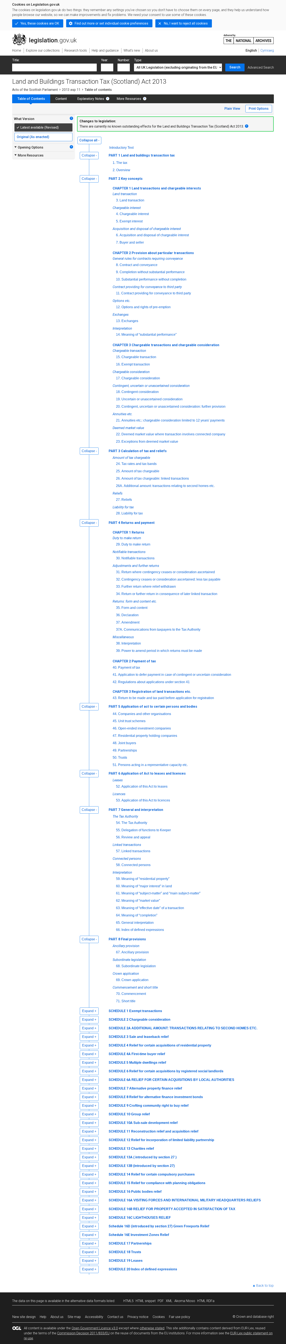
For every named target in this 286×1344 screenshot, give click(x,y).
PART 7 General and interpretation (136, 810)
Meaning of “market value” (140, 900)
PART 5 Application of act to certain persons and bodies (153, 707)
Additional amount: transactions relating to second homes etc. (169, 486)
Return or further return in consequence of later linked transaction (169, 594)
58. (118, 865)
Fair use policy (179, 1317)
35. (118, 607)
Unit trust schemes (132, 721)
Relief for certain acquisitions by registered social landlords (176, 1071)
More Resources (129, 99)
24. (118, 464)
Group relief (140, 1114)
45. (115, 721)
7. (117, 242)
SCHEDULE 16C (121, 1218)
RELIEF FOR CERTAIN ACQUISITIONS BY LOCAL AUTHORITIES (182, 1080)
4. (117, 214)
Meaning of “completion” (139, 915)
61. (118, 893)
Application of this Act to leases (144, 786)
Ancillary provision (135, 952)
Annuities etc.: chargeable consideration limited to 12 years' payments (173, 420)
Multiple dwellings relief (147, 1062)
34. (118, 594)
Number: (124, 60)
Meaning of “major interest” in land (146, 886)
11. (118, 293)
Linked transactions (135, 851)
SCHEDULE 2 (118, 1020)
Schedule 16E (119, 1235)
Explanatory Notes (90, 99)
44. (115, 714)
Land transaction (132, 200)
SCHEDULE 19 (119, 1261)
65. (118, 922)
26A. (119, 486)
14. (118, 334)
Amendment (130, 622)
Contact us (115, 1317)
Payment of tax (129, 667)
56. (118, 837)
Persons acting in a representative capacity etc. (153, 765)
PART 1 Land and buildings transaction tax (142, 155)
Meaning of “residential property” (145, 879)
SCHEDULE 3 (118, 1037)
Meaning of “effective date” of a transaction (152, 908)
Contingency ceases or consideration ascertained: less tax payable (170, 579)
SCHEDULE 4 (118, 1045)
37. (118, 622)
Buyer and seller (132, 242)
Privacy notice (138, 1317)
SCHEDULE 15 (119, 1183)
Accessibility (94, 1317)
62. (118, 900)
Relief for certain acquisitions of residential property (170, 1045)
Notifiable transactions (138, 558)
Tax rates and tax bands (139, 464)
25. (118, 471)
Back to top (265, 1286)
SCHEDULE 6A (120, 1080)
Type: (138, 60)
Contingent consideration (140, 392)
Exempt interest (131, 221)
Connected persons (136, 865)
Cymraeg (267, 50)
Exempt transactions (145, 1011)
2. (114, 170)
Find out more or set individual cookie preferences (111, 23)
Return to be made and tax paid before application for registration (166, 698)
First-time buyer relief (148, 1054)
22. (118, 434)
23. (118, 441)
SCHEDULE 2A (120, 1028)
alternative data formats (88, 1301)
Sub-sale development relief (155, 1123)
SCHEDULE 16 (119, 1192)
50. (115, 757)
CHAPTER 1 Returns (128, 532)
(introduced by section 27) (154, 1166)
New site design (24, 1317)
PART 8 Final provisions (127, 939)
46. (115, 728)
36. (118, 615)
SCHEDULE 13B (120, 1166)
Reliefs (126, 499)
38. (118, 643)
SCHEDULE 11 (119, 1131)
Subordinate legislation (138, 966)
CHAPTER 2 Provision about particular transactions (153, 253)
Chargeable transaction (138, 357)
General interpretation (137, 922)
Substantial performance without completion (153, 279)
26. (118, 478)
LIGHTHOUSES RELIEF (152, 1217)
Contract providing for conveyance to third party (156, 293)
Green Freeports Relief (191, 1226)
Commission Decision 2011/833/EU (83, 1333)
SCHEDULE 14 (119, 1174)
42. (115, 682)
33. (118, 586)
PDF (161, 1301)
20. (118, 406)
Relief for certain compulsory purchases (163, 1174)
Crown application (134, 980)
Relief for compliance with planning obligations (168, 1183)
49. (115, 750)
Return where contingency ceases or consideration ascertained (168, 572)
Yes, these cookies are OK (40, 23)
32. (118, 579)
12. (118, 307)
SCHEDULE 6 (118, 1071)
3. (117, 200)
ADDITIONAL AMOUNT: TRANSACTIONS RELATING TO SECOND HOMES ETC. (194, 1028)
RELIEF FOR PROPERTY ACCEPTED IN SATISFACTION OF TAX (184, 1209)
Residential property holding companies (147, 735)
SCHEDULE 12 (119, 1140)
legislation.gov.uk (47, 35)
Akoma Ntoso (184, 1301)
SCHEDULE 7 (118, 1088)
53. (118, 800)
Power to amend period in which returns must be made (161, 650)
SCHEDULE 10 (119, 1114)
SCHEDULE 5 (118, 1063)
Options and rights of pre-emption (146, 307)
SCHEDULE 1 (118, 1011)
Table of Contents (31, 99)
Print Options (259, 109)
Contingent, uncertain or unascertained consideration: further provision (173, 406)
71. (118, 1001)
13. (118, 321)
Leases (137, 1260)
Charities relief (142, 1148)
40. (115, 667)
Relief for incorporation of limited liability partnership (172, 1140)
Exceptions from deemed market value (149, 441)
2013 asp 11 (71, 90)
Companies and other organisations (144, 714)
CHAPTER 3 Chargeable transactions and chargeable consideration (166, 345)
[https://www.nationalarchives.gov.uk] (249, 37)
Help (43, 1317)
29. (118, 544)
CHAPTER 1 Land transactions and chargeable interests (157, 188)
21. (118, 420)
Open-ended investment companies (144, 728)
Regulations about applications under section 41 (154, 682)
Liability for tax (132, 513)
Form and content (134, 607)
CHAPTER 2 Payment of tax (134, 661)
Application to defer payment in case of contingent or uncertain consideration (174, 674)
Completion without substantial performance (152, 272)
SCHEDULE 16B (120, 1209)
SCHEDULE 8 (118, 1097)
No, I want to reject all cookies (186, 23)
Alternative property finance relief (155, 1088)
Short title (128, 1001)
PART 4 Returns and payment (132, 523)
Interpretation (131, 643)
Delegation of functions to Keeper (146, 830)
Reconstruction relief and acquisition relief (164, 1131)
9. (117, 272)
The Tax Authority (134, 823)
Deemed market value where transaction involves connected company (173, 434)
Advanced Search (261, 67)
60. (118, 886)
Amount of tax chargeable (140, 471)
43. (115, 698)
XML (169, 1301)
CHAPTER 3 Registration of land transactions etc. (152, 692)
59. (118, 879)
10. (118, 279)
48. (115, 743)
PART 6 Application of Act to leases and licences (147, 773)
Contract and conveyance (138, 265)
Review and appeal (135, 837)
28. (118, 513)
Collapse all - (89, 140)
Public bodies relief (146, 1191)
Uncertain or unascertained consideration (152, 399)
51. (115, 765)
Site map (74, 1317)
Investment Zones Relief (150, 1235)
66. (118, 930)
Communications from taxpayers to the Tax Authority (162, 629)
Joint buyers (127, 743)
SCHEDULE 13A (121, 1157)
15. (118, 357)
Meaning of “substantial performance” (148, 334)
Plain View (232, 109)
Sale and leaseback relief (149, 1037)
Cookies (159, 1317)
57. (118, 851)
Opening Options (28, 147)
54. (118, 823)
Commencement (133, 994)
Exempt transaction (135, 364)
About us (56, 1317)
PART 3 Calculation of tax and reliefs (138, 451)
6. (117, 235)
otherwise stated (152, 1328)
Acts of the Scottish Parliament (35, 90)
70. (118, 994)
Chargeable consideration (140, 378)
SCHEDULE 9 (118, 1106)
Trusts (122, 757)
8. (117, 265)
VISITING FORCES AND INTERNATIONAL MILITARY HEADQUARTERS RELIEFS (197, 1200)
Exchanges (129, 321)
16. (118, 364)
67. (118, 952)
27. (118, 499)
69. (118, 980)
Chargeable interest (134, 214)
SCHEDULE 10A (121, 1123)
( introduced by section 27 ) (154, 1157)
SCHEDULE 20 (119, 1269)
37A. (119, 629)
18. (118, 392)
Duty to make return (135, 544)
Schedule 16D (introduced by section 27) (141, 1226)
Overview (123, 170)
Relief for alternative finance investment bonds (166, 1097)
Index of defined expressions (142, 930)
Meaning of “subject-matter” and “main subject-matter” (160, 893)
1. (114, 162)
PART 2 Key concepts (126, 179)
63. (118, 908)
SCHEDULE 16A (121, 1200)
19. (118, 399)
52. (118, 786)
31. (118, 572)
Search (234, 67)
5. (117, 221)
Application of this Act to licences (145, 800)
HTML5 (128, 1301)
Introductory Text (121, 147)
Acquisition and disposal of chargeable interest (154, 235)
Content (61, 99)
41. (115, 674)
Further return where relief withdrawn (148, 586)
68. (118, 966)
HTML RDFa (205, 1301)
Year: (104, 60)
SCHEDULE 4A (120, 1054)
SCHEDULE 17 (119, 1243)
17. (118, 378)
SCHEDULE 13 (119, 1149)
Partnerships (127, 750)
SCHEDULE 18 (119, 1252)
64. (118, 915)
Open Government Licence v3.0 (95, 1328)
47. (115, 735)
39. (118, 650)
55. (118, 830)
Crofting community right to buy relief (158, 1105)
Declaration (130, 615)
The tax (121, 162)
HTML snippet (146, 1301)
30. (118, 558)
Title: (15, 60)
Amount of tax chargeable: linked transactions (155, 478)
